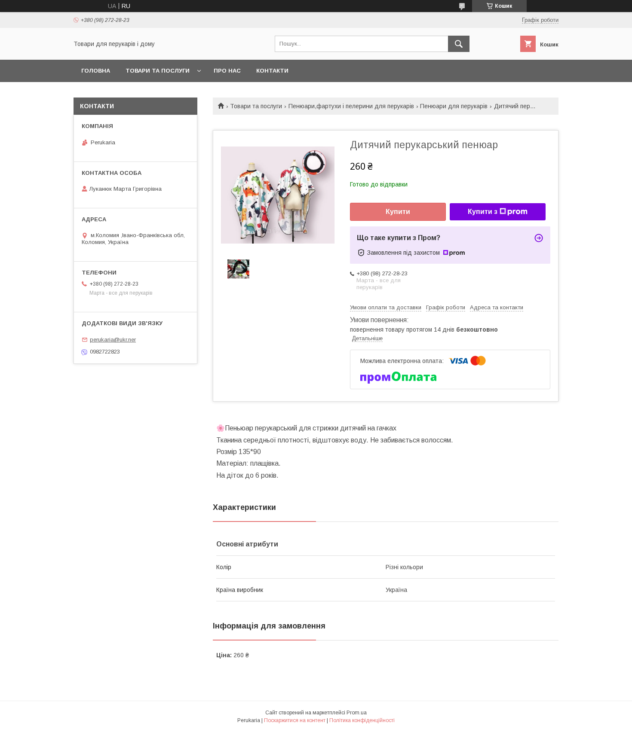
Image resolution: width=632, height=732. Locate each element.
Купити (398, 211)
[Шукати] (458, 44)
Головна (95, 70)
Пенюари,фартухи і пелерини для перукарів (351, 106)
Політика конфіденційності (362, 720)
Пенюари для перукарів (454, 106)
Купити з (482, 211)
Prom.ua (357, 713)
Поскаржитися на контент (294, 720)
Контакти (272, 70)
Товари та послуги (158, 70)
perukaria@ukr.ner (113, 339)
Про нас (227, 70)
